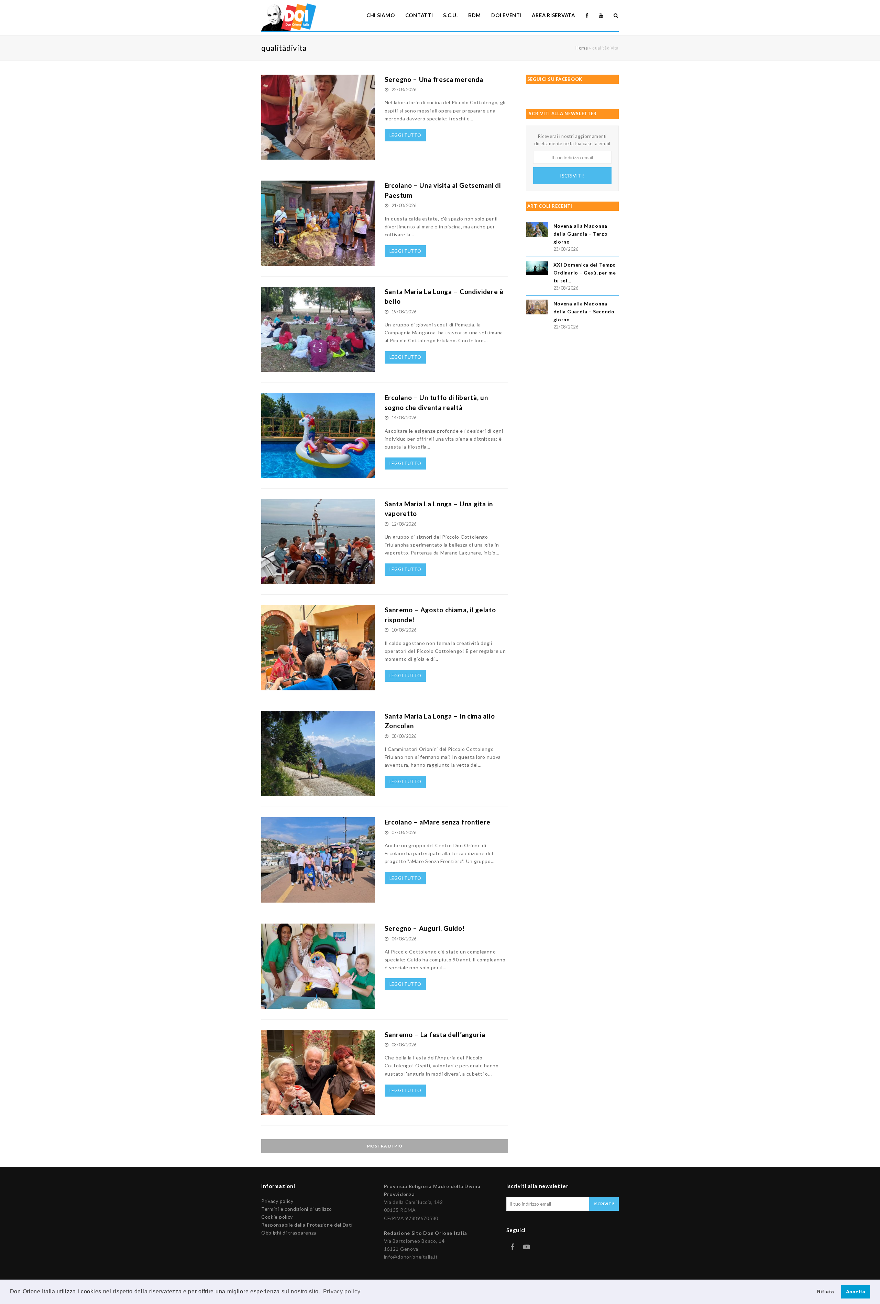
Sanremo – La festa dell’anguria (435, 1034)
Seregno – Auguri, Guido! (425, 928)
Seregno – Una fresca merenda (434, 79)
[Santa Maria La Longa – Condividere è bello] (318, 368)
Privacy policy (277, 1201)
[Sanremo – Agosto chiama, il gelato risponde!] (318, 686)
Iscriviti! (572, 176)
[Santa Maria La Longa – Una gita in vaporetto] (318, 580)
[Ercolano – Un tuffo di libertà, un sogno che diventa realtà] (318, 474)
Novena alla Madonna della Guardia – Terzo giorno (580, 234)
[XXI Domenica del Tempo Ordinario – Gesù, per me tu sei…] (537, 269)
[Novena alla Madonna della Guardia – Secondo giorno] (537, 308)
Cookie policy (277, 1217)
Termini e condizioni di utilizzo (296, 1209)
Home (581, 48)
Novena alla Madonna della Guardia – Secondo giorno (584, 311)
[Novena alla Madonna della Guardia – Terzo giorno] (537, 230)
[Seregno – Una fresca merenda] (318, 156)
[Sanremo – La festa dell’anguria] (318, 1111)
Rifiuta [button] (825, 1291)
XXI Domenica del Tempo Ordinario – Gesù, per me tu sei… (584, 272)
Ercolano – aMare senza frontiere (438, 822)
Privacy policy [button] (342, 1291)
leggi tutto (405, 135)
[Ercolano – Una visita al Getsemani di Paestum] (318, 262)
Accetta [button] (856, 1291)
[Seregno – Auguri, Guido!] (318, 1004)
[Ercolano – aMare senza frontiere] (318, 899)
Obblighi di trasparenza (288, 1233)
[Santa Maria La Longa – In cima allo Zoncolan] (318, 792)
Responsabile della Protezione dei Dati (307, 1225)
